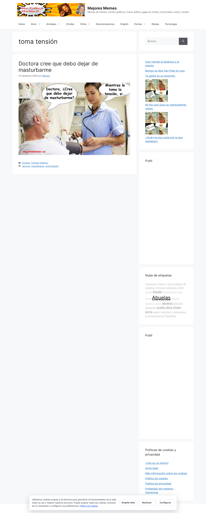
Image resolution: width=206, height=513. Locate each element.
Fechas (138, 24)
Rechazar (147, 502)
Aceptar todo (128, 502)
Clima (83, 24)
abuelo (158, 303)
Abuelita (175, 298)
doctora (26, 166)
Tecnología (171, 24)
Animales (51, 24)
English (124, 24)
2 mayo (161, 284)
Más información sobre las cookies (166, 473)
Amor (34, 24)
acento (156, 312)
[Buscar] (183, 41)
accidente (150, 307)
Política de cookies (156, 478)
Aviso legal (151, 468)
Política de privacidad (158, 483)
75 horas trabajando (166, 287)
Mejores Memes (102, 8)
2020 (181, 287)
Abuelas (161, 298)
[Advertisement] (166, 213)
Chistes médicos (39, 163)
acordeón (166, 312)
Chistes (70, 24)
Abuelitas (149, 303)
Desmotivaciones (105, 24)
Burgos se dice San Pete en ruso (165, 70)
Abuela (157, 292)
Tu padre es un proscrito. (160, 75)
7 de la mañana (174, 284)
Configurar (165, 502)
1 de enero (151, 284)
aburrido (178, 303)
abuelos (167, 303)
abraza (148, 292)
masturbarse (37, 166)
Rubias (155, 24)
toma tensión (52, 166)
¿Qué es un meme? (157, 463)
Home (22, 24)
